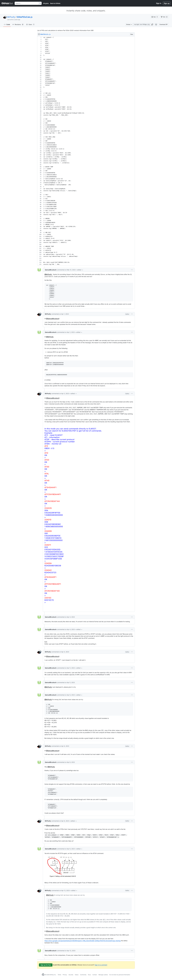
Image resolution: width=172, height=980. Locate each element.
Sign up (167, 3)
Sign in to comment (101, 965)
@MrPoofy (48, 274)
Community (83, 974)
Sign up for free (46, 965)
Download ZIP (164, 24)
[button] (152, 24)
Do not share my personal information (119, 974)
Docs (89, 974)
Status (76, 974)
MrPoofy (11, 17)
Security (71, 974)
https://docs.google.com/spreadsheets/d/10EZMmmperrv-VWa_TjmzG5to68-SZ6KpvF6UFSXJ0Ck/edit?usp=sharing (82, 940)
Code (8, 24)
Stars (31, 24)
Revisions (19, 24)
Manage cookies (103, 974)
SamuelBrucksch (50, 270)
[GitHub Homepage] (43, 974)
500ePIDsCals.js (24, 17)
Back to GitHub (55, 3)
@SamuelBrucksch (52, 318)
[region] (86, 150)
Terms (59, 974)
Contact (94, 974)
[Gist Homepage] (7, 3)
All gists (46, 3)
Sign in (158, 3)
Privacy (65, 974)
